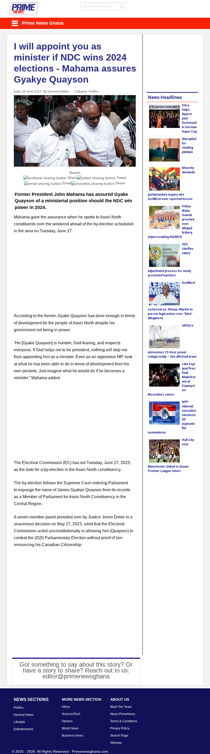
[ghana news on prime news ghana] (24, 9)
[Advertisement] (75, 276)
